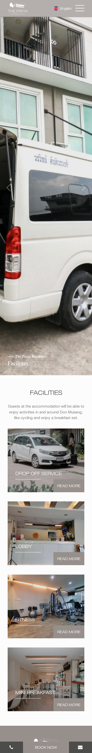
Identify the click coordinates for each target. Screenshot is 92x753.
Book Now (46, 747)
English (65, 8)
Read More (68, 486)
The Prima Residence (29, 356)
